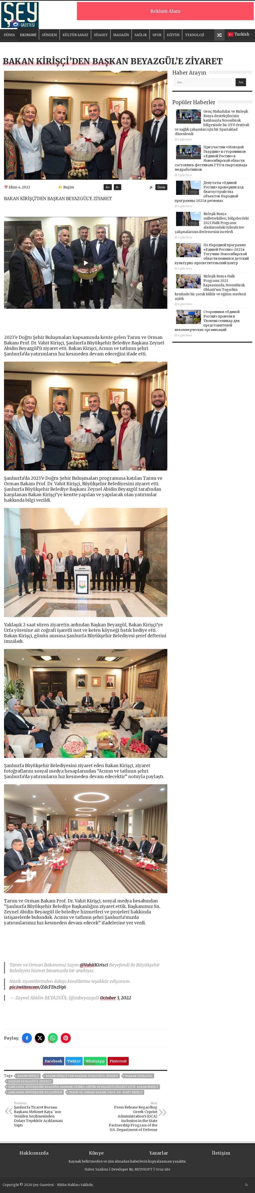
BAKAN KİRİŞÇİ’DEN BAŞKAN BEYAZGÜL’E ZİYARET (82, 1076)
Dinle (161, 187)
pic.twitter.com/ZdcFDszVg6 (37, 987)
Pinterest (118, 1061)
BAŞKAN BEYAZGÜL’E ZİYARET (29, 1081)
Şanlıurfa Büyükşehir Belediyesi (35, 1092)
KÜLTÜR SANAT (75, 35)
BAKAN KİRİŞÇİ (28, 1076)
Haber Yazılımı (96, 1169)
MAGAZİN (121, 35)
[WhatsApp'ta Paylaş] (53, 1038)
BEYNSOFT (144, 1169)
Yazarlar (158, 1153)
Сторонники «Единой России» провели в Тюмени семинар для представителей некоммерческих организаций (207, 321)
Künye (96, 1153)
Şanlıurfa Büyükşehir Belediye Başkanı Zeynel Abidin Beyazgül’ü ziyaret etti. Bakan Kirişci (83, 1087)
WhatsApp (95, 1061)
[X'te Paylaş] (40, 1038)
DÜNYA (9, 35)
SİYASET (101, 35)
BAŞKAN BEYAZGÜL (138, 1076)
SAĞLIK (140, 35)
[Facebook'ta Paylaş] (27, 1038)
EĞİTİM (173, 35)
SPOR (156, 35)
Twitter (74, 1061)
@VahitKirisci (94, 965)
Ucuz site (163, 1169)
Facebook (53, 1061)
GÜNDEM (49, 35)
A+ (108, 187)
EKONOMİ (28, 35)
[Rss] (246, 1185)
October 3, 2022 (115, 998)
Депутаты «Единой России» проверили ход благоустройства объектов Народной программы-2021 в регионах (209, 192)
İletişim (221, 1153)
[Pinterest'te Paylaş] (66, 1038)
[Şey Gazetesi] (20, 14)
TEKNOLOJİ (194, 35)
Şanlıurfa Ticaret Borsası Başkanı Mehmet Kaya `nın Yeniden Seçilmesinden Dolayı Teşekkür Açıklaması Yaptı (38, 1114)
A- (117, 187)
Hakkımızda (33, 1153)
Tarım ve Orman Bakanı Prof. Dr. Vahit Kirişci (105, 1092)
